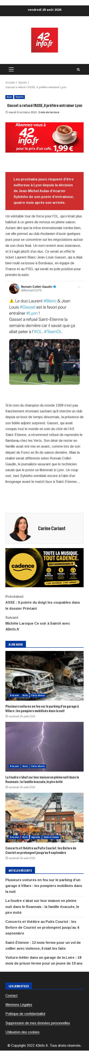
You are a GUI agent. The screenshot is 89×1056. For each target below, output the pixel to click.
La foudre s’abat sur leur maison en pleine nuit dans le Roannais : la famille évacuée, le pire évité (44, 747)
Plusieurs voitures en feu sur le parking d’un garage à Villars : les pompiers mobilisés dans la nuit (44, 676)
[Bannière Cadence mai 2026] (44, 567)
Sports (20, 97)
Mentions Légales (18, 1005)
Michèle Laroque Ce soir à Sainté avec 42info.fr (37, 623)
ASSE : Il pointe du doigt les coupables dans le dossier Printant (42, 602)
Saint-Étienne (51, 837)
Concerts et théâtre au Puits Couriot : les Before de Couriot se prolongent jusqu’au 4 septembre (44, 817)
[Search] (78, 69)
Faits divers (38, 695)
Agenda (35, 837)
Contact (11, 995)
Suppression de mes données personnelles (37, 1023)
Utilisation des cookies (22, 1032)
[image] (44, 137)
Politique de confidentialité (25, 1014)
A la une (14, 695)
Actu (9, 97)
